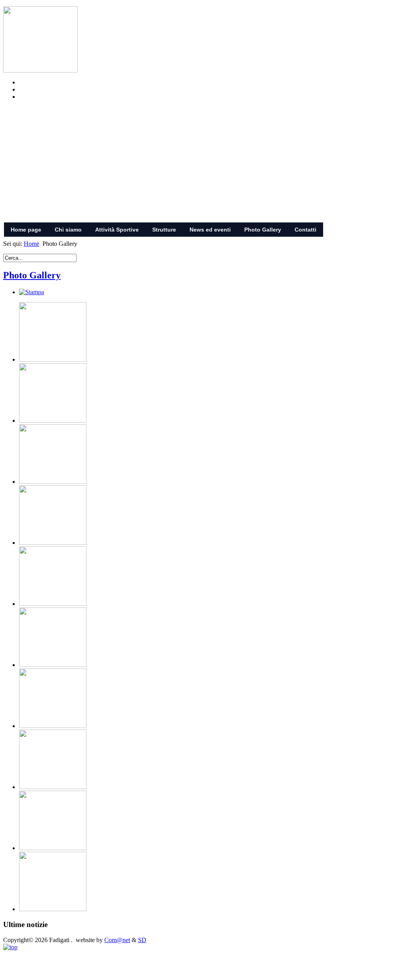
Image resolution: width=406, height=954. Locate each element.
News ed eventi (210, 229)
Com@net (117, 940)
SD (142, 940)
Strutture (164, 229)
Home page (26, 229)
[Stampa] (31, 292)
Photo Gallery (262, 229)
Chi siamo (68, 229)
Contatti (305, 229)
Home (31, 243)
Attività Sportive (117, 229)
